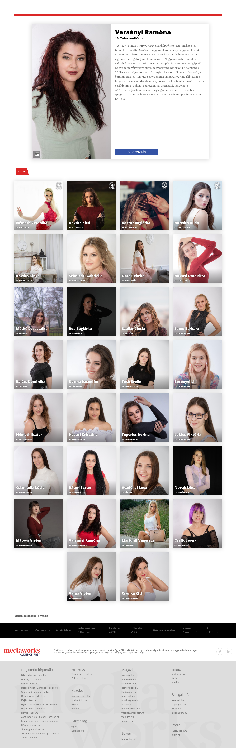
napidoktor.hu (128, 696)
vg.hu (74, 726)
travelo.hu (126, 704)
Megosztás (137, 152)
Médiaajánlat (43, 630)
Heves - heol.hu (30, 712)
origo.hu (75, 708)
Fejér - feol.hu (29, 700)
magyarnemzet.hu (81, 696)
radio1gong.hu (179, 730)
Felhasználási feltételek (86, 630)
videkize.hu (127, 716)
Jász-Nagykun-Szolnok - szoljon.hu (40, 716)
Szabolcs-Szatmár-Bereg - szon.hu (40, 733)
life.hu (175, 678)
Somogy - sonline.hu (32, 729)
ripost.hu (176, 669)
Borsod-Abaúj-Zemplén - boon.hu (39, 687)
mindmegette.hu (130, 700)
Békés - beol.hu (29, 683)
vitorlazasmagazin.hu (133, 712)
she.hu (175, 682)
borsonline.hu (128, 739)
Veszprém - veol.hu (81, 674)
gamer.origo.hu (129, 687)
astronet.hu (127, 675)
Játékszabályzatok (163, 630)
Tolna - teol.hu (29, 737)
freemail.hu (178, 700)
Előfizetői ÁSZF (136, 630)
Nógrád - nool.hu (30, 725)
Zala (21, 171)
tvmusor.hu (127, 721)
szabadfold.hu (79, 700)
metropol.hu (178, 674)
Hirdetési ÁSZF (115, 630)
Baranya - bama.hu (31, 679)
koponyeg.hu (179, 704)
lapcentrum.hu (179, 712)
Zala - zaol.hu (78, 678)
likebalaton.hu (129, 692)
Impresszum (22, 630)
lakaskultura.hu (129, 683)
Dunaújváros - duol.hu (33, 696)
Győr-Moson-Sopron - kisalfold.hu (39, 704)
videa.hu (176, 708)
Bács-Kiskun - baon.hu (33, 675)
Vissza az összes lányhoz (31, 616)
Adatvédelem (64, 630)
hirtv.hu (75, 704)
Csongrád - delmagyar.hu (35, 692)
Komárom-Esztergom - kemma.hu (39, 721)
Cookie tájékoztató (189, 630)
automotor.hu (128, 679)
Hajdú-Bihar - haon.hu (33, 708)
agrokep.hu (77, 730)
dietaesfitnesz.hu (130, 708)
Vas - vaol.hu (78, 669)
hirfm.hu (176, 734)
